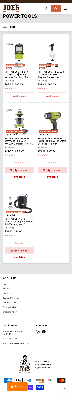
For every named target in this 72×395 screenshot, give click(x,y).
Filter (11, 26)
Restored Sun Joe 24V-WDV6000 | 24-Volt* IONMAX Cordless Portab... (19, 141)
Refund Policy (9, 302)
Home (6, 284)
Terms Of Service (11, 298)
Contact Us (8, 293)
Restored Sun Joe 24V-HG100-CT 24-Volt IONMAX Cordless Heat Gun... (52, 141)
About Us (7, 289)
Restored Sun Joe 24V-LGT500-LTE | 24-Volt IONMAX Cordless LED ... (18, 74)
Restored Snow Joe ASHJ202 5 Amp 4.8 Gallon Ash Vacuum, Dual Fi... (18, 221)
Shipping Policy (10, 312)
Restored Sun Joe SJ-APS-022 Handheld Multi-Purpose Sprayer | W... (52, 74)
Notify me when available (19, 171)
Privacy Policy (9, 307)
